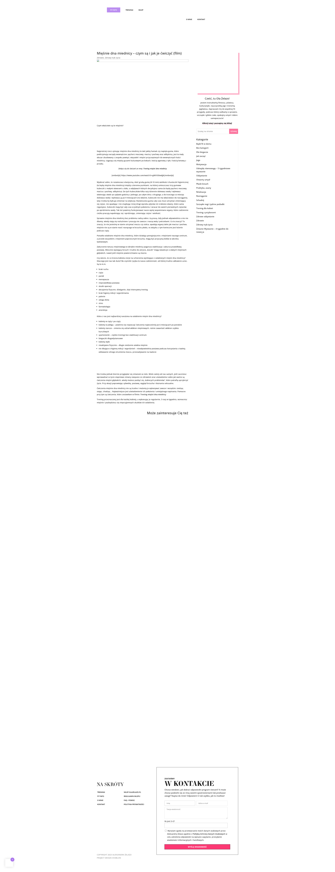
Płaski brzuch (202, 183)
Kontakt (201, 19)
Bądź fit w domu (203, 143)
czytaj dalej (104, 523)
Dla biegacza (202, 152)
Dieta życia (105, 628)
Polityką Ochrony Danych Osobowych (209, 834)
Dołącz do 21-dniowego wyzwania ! (118, 513)
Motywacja (201, 164)
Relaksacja (201, 192)
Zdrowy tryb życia (112, 57)
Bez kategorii (202, 148)
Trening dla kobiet (204, 208)
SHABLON (116, 858)
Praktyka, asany (203, 188)
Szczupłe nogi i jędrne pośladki (210, 204)
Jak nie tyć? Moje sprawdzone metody (120, 744)
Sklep (140, 10)
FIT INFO (113, 10)
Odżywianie (201, 175)
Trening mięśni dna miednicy (155, 168)
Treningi (129, 10)
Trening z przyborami (206, 212)
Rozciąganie (201, 196)
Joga (198, 160)
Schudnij (200, 200)
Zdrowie (100, 57)
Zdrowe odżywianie (205, 216)
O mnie (189, 19)
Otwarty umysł (203, 179)
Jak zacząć (201, 156)
